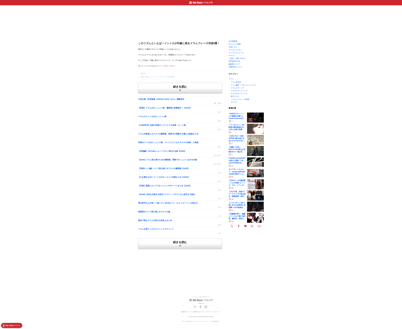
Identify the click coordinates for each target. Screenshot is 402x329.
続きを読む (180, 88)
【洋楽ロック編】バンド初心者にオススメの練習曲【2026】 (179, 170)
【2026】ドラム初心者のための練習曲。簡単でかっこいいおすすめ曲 (179, 162)
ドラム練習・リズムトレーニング (243, 85)
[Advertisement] (201, 22)
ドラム (231, 79)
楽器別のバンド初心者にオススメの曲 (179, 214)
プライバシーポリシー (213, 312)
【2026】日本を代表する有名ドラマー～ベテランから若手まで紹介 (179, 196)
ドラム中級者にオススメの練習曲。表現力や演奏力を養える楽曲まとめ (168, 134)
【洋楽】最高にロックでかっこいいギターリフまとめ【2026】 (179, 188)
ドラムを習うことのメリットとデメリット (179, 231)
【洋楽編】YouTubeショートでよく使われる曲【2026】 (179, 153)
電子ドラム (235, 96)
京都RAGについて (199, 312)
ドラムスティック (237, 88)
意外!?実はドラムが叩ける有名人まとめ (179, 222)
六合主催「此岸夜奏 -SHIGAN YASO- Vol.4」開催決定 (179, 101)
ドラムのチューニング (239, 91)
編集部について (186, 312)
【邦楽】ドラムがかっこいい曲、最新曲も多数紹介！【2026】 (179, 110)
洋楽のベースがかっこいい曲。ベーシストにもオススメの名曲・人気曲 (179, 144)
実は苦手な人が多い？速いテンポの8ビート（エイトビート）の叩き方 (179, 205)
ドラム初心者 (236, 82)
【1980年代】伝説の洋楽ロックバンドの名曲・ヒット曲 (179, 127)
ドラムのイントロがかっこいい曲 (179, 118)
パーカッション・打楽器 (240, 99)
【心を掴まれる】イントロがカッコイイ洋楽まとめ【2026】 (179, 179)
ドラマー (234, 102)
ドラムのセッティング (239, 93)
